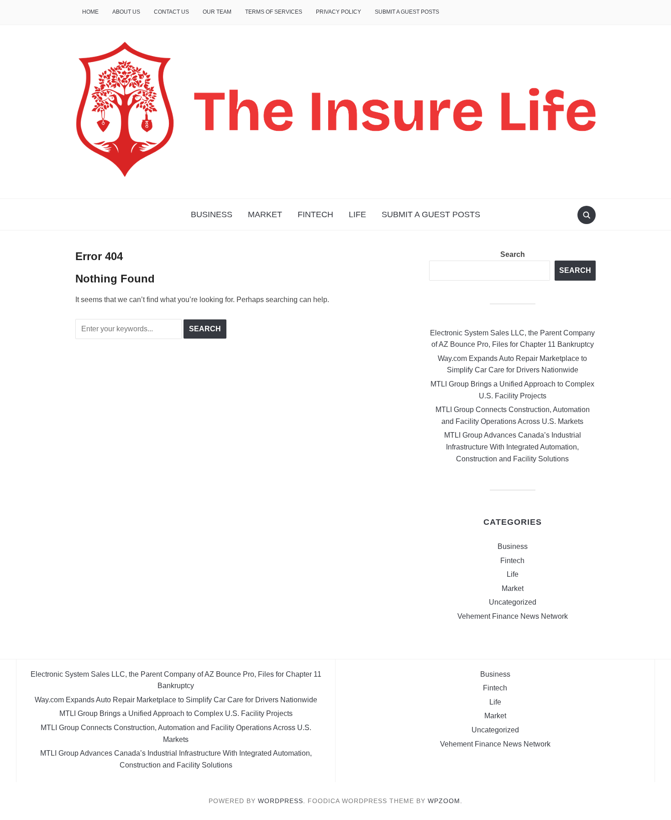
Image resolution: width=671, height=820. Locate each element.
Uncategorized (512, 602)
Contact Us (171, 12)
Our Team (217, 12)
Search (512, 254)
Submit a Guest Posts (407, 12)
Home (90, 12)
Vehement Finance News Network (512, 616)
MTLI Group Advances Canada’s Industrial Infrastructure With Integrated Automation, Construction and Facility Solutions (512, 446)
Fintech (315, 214)
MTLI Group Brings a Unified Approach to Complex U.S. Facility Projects (176, 713)
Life (357, 214)
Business (211, 214)
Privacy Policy (338, 12)
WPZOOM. (445, 800)
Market (265, 214)
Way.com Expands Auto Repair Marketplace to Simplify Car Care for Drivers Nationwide (176, 700)
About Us (126, 12)
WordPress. (281, 800)
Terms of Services (273, 12)
